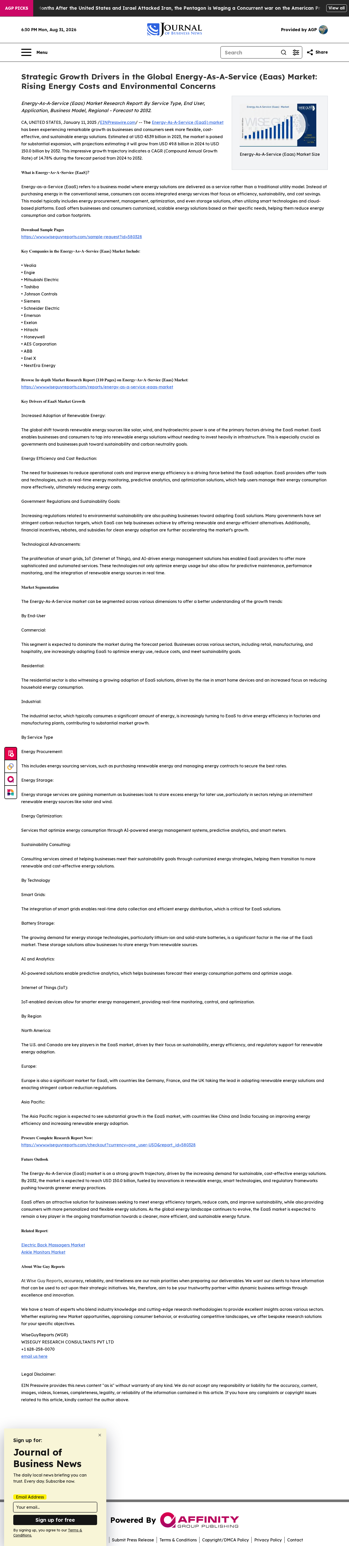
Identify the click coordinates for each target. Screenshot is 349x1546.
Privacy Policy (268, 1539)
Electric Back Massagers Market (53, 1244)
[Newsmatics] (11, 792)
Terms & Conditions (178, 1539)
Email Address (30, 1497)
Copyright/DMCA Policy (225, 1539)
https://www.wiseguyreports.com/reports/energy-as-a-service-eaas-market (97, 386)
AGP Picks (16, 8)
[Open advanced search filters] (296, 52)
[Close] (99, 1435)
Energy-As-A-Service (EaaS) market (188, 122)
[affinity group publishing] (11, 779)
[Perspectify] (11, 766)
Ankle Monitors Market (43, 1252)
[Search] (283, 52)
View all (337, 7)
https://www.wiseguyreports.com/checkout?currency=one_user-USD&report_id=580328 (108, 1144)
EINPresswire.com (117, 122)
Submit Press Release (133, 1539)
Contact (295, 1539)
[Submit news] (11, 753)
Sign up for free (55, 1520)
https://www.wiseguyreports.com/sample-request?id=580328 (81, 236)
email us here (34, 1356)
